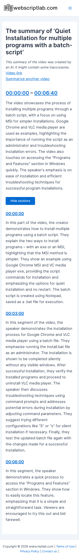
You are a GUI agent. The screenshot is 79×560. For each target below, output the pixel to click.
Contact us (49, 551)
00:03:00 (15, 313)
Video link (14, 73)
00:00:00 (17, 93)
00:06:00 (15, 461)
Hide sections (20, 201)
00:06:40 (46, 93)
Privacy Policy (29, 551)
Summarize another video (28, 79)
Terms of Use (65, 546)
